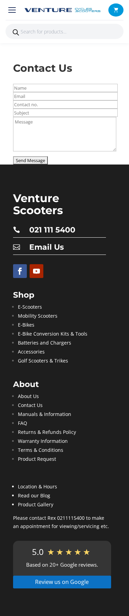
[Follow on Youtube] (36, 271)
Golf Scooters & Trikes (43, 360)
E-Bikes (26, 324)
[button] (115, 10)
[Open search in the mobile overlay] (64, 31)
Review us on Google (62, 582)
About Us (28, 396)
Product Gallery (35, 504)
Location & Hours (37, 486)
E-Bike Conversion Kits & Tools (52, 333)
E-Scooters (30, 307)
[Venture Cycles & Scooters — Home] (63, 10)
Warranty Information (43, 441)
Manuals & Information (44, 414)
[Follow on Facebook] (20, 271)
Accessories (31, 351)
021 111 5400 (52, 230)
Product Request (37, 459)
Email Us (46, 247)
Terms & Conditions (40, 450)
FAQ (22, 423)
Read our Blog (34, 495)
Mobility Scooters (37, 315)
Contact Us (30, 405)
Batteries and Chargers (44, 342)
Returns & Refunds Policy (47, 432)
